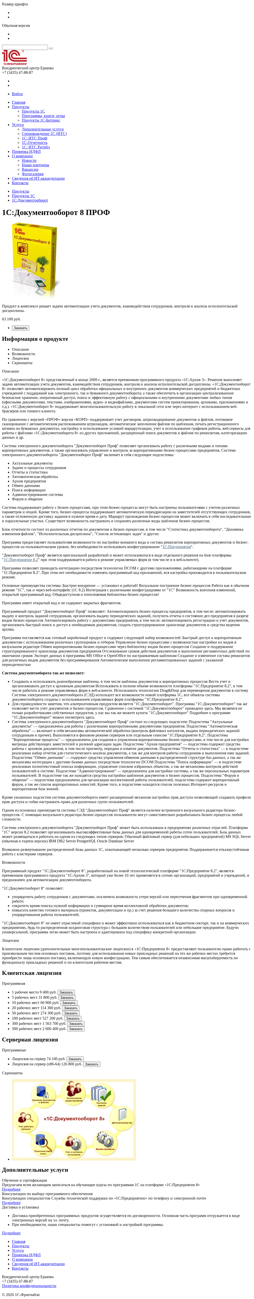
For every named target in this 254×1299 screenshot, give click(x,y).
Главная (18, 102)
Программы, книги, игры (43, 116)
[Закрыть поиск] (51, 48)
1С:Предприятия (176, 547)
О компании (22, 156)
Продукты (20, 107)
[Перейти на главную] (14, 63)
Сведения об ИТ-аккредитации (38, 178)
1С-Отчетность (34, 142)
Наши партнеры (35, 165)
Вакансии (30, 169)
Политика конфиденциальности (29, 1286)
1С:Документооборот (30, 200)
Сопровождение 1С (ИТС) (44, 133)
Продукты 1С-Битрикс (41, 120)
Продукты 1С (33, 111)
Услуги (18, 125)
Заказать (20, 328)
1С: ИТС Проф (34, 138)
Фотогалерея (32, 174)
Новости (29, 160)
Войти (17, 94)
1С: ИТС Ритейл (36, 147)
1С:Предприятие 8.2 (21, 560)
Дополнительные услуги (43, 129)
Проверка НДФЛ (26, 151)
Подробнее (11, 1189)
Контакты (20, 183)
